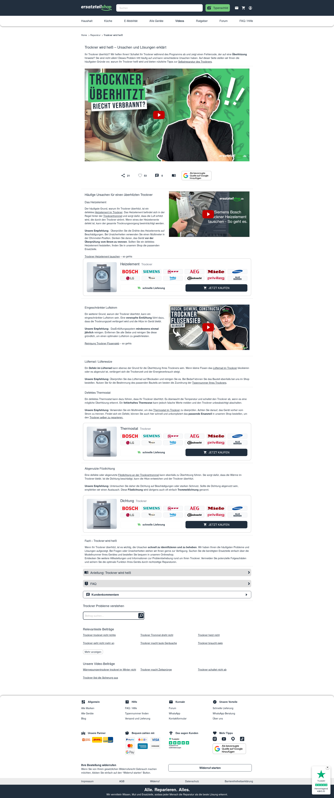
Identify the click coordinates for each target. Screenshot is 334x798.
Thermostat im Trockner (166, 410)
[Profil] (250, 8)
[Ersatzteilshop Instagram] (216, 738)
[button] (86, 21)
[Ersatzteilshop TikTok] (243, 738)
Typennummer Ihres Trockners (209, 382)
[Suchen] (141, 616)
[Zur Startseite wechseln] (96, 8)
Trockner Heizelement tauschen (102, 256)
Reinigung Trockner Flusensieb (102, 343)
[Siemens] (151, 271)
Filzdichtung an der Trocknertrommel (138, 475)
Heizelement (130, 263)
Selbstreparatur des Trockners (195, 61)
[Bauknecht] (194, 278)
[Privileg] (216, 278)
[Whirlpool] (151, 278)
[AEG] (194, 271)
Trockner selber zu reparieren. (106, 417)
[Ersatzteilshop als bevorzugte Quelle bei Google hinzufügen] (196, 175)
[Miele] (216, 271)
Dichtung (127, 500)
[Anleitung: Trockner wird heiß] (174, 175)
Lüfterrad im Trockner (225, 368)
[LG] (130, 278)
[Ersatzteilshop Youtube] (225, 738)
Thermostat (129, 428)
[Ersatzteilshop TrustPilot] (175, 738)
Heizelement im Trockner (109, 212)
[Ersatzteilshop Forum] (234, 738)
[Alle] (237, 278)
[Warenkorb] (243, 8)
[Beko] (173, 278)
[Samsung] (237, 271)
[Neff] (173, 271)
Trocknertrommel (112, 216)
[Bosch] (130, 271)
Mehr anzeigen (93, 652)
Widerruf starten (210, 768)
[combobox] (159, 8)
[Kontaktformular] (236, 7)
